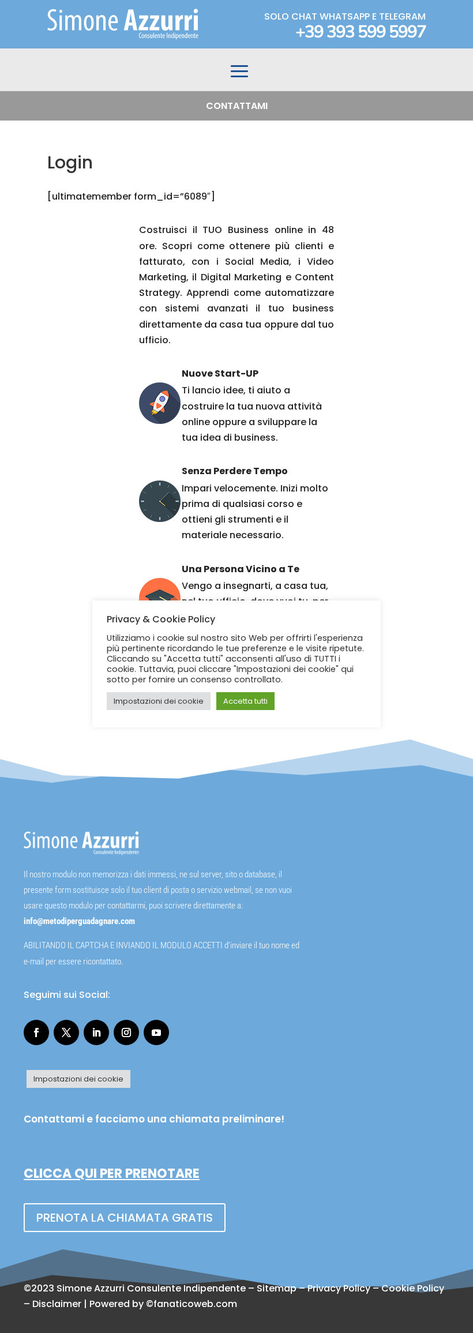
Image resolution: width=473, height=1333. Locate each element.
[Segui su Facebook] (36, 1032)
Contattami (237, 105)
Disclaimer (56, 1304)
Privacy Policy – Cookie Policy (375, 1288)
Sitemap (276, 1288)
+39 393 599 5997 (360, 32)
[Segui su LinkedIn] (96, 1032)
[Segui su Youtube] (156, 1032)
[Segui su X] (66, 1032)
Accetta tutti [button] (245, 701)
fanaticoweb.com (195, 1304)
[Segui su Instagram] (126, 1032)
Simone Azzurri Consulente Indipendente (151, 1288)
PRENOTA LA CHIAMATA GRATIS (124, 1218)
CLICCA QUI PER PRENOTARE (112, 1173)
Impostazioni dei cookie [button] (78, 1078)
